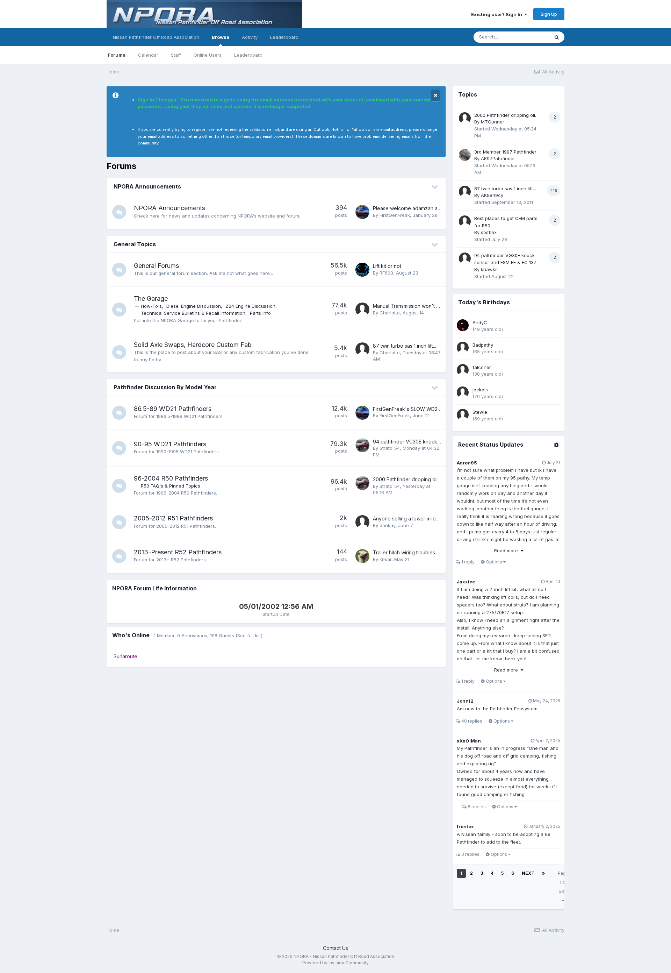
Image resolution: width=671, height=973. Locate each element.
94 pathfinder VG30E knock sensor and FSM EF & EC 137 (438, 442)
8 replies (476, 806)
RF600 (386, 273)
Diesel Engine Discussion (193, 306)
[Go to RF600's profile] (362, 270)
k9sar (385, 559)
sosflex (489, 232)
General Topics (135, 244)
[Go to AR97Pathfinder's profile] (465, 155)
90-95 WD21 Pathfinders (170, 444)
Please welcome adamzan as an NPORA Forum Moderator (439, 208)
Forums (116, 55)
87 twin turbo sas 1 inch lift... (404, 346)
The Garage (151, 298)
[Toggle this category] (435, 187)
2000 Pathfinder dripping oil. (406, 479)
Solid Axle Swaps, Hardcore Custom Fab (193, 344)
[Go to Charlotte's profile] (362, 310)
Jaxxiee (466, 581)
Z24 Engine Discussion (250, 306)
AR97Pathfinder (498, 158)
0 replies (469, 854)
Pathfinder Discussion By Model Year (165, 387)
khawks (489, 269)
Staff (176, 55)
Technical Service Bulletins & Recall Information (193, 313)
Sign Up (549, 14)
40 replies (471, 721)
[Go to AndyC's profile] (463, 325)
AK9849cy (492, 195)
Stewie (479, 412)
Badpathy (482, 345)
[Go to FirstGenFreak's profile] (362, 212)
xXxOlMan (469, 741)
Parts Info (260, 313)
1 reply (467, 561)
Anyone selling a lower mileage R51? (414, 518)
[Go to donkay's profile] (362, 522)
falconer (481, 367)
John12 (465, 701)
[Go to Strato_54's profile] (362, 445)
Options (494, 561)
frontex (465, 826)
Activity (250, 37)
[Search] (556, 37)
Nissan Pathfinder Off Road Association (156, 37)
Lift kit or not (387, 266)
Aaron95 (467, 463)
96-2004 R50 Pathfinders (171, 478)
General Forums (156, 265)
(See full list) (249, 635)
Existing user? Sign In (497, 14)
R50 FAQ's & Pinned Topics (170, 486)
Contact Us (335, 948)
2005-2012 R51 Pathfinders (173, 518)
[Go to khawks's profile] (465, 258)
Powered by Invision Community (335, 962)
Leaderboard (248, 55)
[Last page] (543, 873)
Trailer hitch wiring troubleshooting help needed (428, 552)
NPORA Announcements (147, 186)
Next (528, 873)
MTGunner (492, 122)
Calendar (148, 55)
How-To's (151, 306)
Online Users (208, 55)
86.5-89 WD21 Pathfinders (172, 408)
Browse (220, 37)
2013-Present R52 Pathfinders (178, 552)
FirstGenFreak (395, 215)
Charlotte (390, 312)
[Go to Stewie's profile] (463, 415)
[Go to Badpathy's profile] (463, 348)
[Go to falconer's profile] (463, 370)
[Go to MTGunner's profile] (465, 118)
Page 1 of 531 (563, 882)
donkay (387, 525)
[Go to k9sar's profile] (362, 556)
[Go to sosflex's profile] (465, 221)
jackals (480, 389)
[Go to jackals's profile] (463, 392)
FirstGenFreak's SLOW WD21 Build (412, 409)
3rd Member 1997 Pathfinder (505, 152)
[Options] (556, 444)
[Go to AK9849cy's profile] (465, 192)
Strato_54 (390, 448)
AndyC (479, 322)
